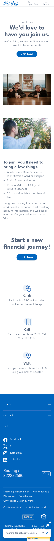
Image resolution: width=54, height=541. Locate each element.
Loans (7, 404)
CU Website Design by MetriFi (19, 501)
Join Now (27, 54)
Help (6, 426)
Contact (8, 415)
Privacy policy (22, 492)
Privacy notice (40, 492)
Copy (46, 473)
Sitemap (8, 492)
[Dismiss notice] (47, 533)
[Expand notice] (43, 533)
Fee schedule (25, 496)
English (35, 539)
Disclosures (9, 496)
